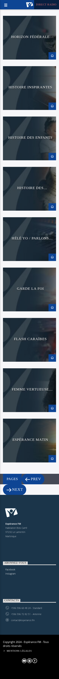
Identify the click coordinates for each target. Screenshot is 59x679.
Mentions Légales (19, 651)
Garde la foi (30, 289)
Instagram (10, 573)
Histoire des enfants (30, 137)
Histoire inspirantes (30, 87)
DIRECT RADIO (46, 4)
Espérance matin (30, 440)
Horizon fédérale (30, 37)
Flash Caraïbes (30, 339)
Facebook (10, 569)
